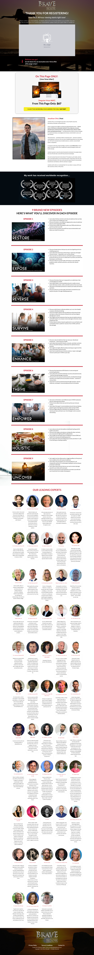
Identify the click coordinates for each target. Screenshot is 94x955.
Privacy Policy (33, 945)
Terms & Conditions (47, 945)
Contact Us (61, 945)
